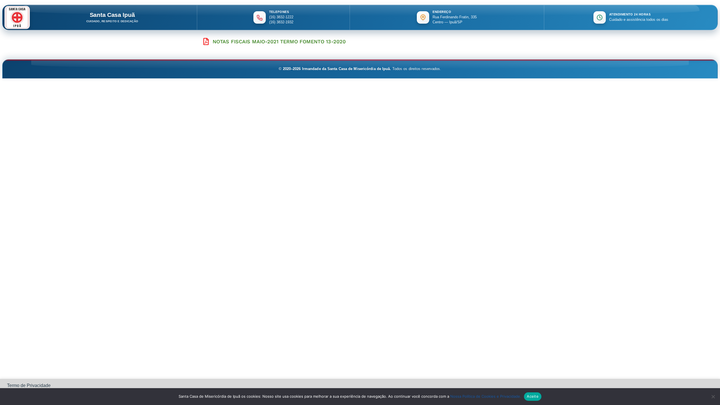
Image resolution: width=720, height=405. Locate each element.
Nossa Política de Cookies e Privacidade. (485, 396)
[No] (713, 396)
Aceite (533, 396)
